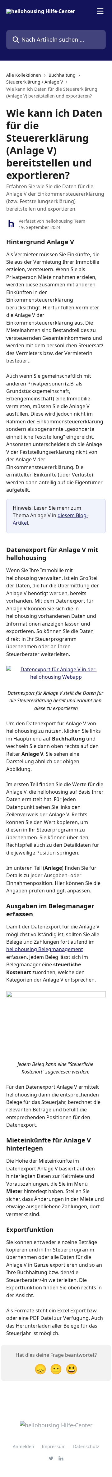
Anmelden (23, 1446)
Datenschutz (86, 1446)
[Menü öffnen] (100, 11)
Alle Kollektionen (23, 75)
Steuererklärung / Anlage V (34, 82)
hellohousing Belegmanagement (44, 949)
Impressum (54, 1446)
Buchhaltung (62, 75)
